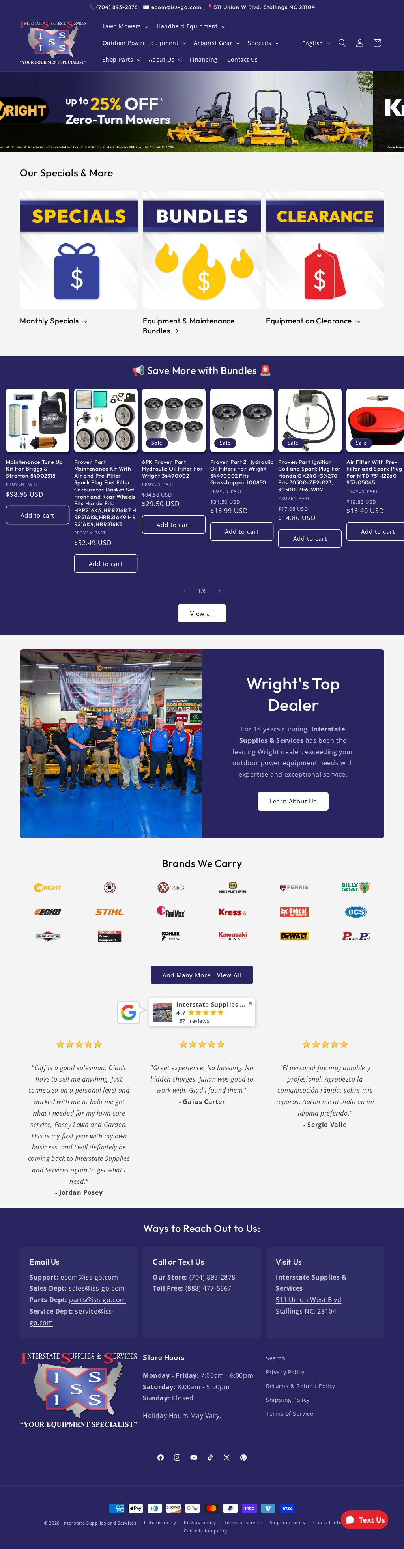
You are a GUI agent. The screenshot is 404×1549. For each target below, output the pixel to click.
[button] (125, 26)
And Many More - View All (202, 975)
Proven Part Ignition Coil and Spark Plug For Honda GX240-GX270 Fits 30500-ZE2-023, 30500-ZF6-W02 (309, 476)
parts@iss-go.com (97, 1299)
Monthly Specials (49, 320)
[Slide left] (184, 591)
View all (202, 613)
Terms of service (243, 1522)
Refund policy (160, 1522)
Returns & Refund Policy (300, 1386)
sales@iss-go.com (97, 1288)
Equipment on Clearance (309, 320)
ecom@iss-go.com (89, 1277)
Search (276, 1358)
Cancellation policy (206, 1531)
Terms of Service (290, 1413)
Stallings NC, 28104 (306, 1311)
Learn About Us (293, 801)
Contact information (336, 1522)
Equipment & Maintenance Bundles (189, 325)
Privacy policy (200, 1522)
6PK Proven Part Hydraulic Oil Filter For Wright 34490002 (172, 469)
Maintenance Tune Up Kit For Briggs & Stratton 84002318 (34, 469)
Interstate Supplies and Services (99, 1523)
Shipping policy (288, 1522)
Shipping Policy (288, 1399)
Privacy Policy (285, 1372)
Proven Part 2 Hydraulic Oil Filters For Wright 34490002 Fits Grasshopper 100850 (242, 472)
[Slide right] (219, 591)
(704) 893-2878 (212, 1277)
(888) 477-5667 (208, 1288)
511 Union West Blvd (308, 1299)
